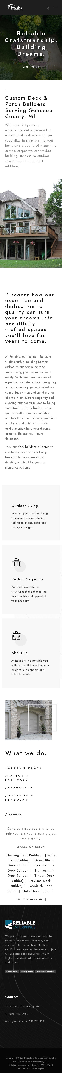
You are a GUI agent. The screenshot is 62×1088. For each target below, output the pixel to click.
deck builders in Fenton (34, 447)
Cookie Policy (11, 971)
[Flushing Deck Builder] (23, 855)
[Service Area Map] (31, 899)
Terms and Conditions (45, 971)
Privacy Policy (27, 971)
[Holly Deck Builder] (37, 891)
